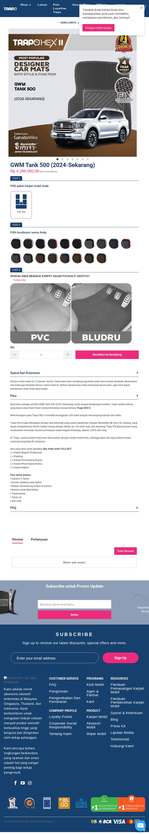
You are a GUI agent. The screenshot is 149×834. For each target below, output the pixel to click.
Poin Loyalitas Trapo (59, 8)
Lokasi (42, 4)
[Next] (130, 95)
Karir (90, 702)
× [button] (141, 7)
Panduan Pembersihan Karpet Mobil (127, 702)
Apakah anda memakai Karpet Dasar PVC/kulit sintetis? (50, 276)
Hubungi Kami (122, 746)
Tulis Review (125, 551)
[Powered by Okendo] (29, 552)
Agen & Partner (93, 693)
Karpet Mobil (97, 717)
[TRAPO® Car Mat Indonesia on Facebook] (15, 783)
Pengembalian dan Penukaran (64, 700)
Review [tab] (17, 539)
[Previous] (15, 95)
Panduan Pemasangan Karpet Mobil (127, 688)
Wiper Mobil (96, 734)
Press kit (118, 726)
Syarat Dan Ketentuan (25, 372)
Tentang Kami (60, 734)
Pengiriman (58, 691)
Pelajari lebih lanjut (98, 28)
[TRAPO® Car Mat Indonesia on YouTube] (23, 783)
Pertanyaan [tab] (39, 539)
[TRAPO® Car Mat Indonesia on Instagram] (30, 783)
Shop (24, 4)
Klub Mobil (95, 685)
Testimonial (120, 739)
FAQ (13, 507)
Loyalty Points (60, 717)
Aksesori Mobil (94, 725)
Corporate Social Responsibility (63, 725)
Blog (114, 719)
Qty (12, 347)
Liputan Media (122, 733)
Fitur (13, 395)
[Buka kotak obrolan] (140, 825)
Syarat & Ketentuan (127, 713)
